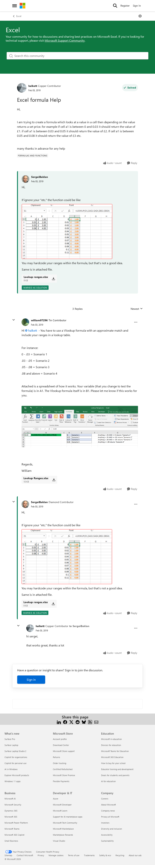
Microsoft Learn (60, 810)
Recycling (119, 855)
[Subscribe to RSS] (90, 722)
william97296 (39, 320)
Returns (56, 757)
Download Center (61, 745)
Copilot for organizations (16, 757)
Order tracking (59, 763)
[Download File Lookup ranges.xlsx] (53, 278)
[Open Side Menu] (14, 5)
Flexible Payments (61, 781)
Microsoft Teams (12, 828)
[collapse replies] (13, 320)
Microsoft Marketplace (63, 828)
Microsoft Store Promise (64, 775)
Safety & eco (105, 855)
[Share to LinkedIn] (59, 722)
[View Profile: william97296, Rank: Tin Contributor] (25, 322)
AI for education (108, 781)
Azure (55, 798)
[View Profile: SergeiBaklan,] (25, 179)
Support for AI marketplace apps (67, 816)
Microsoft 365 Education (112, 757)
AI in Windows (11, 769)
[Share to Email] (96, 722)
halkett (32, 86)
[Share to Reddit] (78, 722)
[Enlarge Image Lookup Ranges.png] (80, 426)
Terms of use (73, 855)
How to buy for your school (113, 763)
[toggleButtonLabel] (140, 16)
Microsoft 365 (11, 816)
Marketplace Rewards (63, 834)
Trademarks (89, 855)
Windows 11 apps (13, 781)
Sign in (31, 679)
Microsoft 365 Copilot (14, 834)
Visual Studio (59, 840)
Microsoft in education (111, 739)
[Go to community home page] (22, 5)
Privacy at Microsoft (110, 816)
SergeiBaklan (39, 177)
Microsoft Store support (64, 751)
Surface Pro (10, 739)
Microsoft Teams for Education (115, 751)
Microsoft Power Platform (16, 822)
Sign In (137, 5)
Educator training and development (117, 769)
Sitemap (8, 855)
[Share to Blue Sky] (84, 722)
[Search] (115, 5)
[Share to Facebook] (65, 722)
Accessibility (106, 834)
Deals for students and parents (115, 775)
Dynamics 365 (11, 810)
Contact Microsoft (25, 855)
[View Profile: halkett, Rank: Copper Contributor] (21, 88)
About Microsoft (108, 804)
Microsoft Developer (62, 804)
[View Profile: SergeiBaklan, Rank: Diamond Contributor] (25, 504)
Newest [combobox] (137, 309)
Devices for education (111, 745)
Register (125, 5)
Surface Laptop (11, 745)
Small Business (11, 840)
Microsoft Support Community (65, 40)
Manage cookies (56, 855)
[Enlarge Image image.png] (67, 231)
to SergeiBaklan (79, 626)
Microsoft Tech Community (65, 822)
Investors (105, 822)
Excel (18, 16)
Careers (104, 798)
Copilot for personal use (15, 763)
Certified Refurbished (62, 769)
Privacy (41, 855)
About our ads (135, 855)
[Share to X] (71, 722)
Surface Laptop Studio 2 (15, 751)
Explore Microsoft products (17, 775)
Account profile (60, 739)
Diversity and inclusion (111, 828)
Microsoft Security (13, 804)
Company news (108, 810)
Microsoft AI (10, 798)
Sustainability (107, 840)
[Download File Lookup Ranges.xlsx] (53, 480)
